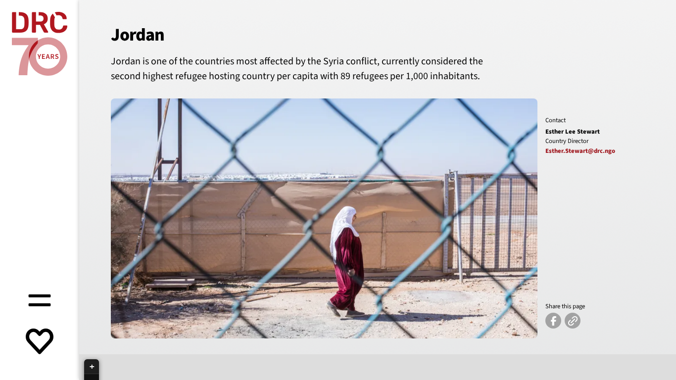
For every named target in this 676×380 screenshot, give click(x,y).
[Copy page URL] (572, 321)
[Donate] (39, 342)
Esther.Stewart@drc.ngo (580, 150)
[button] (91, 366)
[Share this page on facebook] (553, 321)
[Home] (39, 44)
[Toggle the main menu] (39, 299)
